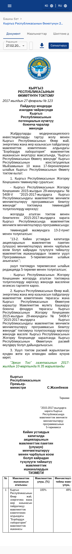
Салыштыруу (59, 45)
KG (46, 5)
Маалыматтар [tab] (37, 34)
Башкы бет (11, 19)
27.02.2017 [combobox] (13, 46)
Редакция (11, 41)
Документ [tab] (13, 34)
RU (60, 5)
